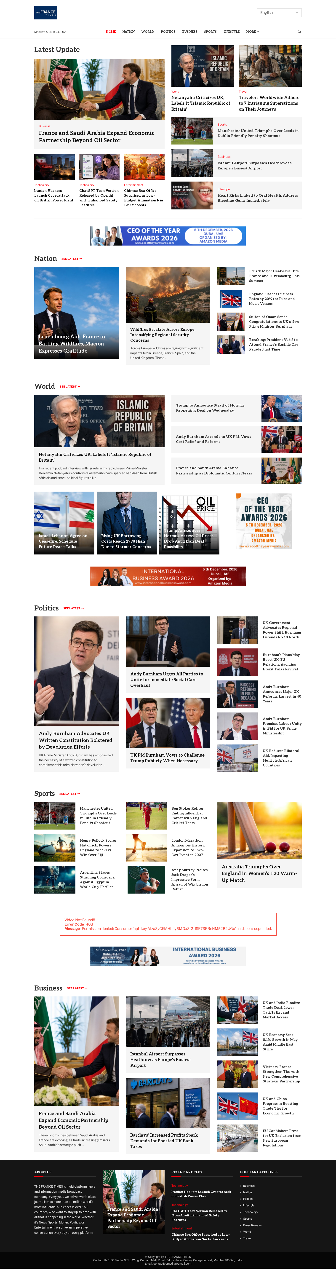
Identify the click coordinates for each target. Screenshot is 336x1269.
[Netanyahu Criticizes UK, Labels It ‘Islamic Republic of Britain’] (202, 66)
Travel (247, 1238)
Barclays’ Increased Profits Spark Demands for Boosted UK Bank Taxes (164, 1141)
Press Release (252, 1225)
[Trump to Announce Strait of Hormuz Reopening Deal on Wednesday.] (281, 408)
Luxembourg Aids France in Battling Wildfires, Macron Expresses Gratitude (72, 344)
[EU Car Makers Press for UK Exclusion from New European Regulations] (237, 1138)
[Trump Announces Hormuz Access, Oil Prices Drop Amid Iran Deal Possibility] (189, 523)
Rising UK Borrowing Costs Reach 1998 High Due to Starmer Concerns (126, 541)
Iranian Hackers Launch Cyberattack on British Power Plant (53, 195)
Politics (168, 32)
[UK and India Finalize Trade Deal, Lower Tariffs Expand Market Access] (237, 1010)
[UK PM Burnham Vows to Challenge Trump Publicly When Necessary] (168, 723)
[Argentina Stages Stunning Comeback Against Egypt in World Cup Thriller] (54, 880)
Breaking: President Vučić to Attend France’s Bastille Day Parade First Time (273, 344)
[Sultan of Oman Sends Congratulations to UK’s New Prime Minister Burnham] (231, 322)
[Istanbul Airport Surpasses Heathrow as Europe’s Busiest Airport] (192, 163)
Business (189, 32)
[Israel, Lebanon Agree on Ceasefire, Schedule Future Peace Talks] (64, 523)
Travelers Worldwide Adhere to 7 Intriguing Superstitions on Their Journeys (269, 103)
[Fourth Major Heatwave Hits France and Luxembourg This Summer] (231, 276)
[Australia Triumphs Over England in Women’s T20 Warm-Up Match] (259, 845)
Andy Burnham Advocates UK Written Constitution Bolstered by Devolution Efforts (75, 740)
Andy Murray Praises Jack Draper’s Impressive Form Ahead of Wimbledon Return (189, 879)
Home (111, 32)
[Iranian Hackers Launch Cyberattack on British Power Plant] (54, 167)
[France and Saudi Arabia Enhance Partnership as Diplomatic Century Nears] (281, 471)
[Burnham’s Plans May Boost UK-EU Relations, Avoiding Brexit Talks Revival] (237, 662)
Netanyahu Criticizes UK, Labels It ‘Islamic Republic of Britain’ (200, 103)
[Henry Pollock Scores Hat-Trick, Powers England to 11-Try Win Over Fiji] (54, 848)
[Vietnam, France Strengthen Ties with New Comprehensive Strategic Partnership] (237, 1074)
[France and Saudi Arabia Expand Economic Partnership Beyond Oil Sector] (99, 104)
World (147, 32)
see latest (69, 258)
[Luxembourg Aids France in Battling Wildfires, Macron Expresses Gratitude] (76, 313)
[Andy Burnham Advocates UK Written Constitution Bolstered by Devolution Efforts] (76, 694)
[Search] (299, 32)
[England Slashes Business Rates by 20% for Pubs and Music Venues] (231, 299)
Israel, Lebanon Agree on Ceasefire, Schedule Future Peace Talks (63, 541)
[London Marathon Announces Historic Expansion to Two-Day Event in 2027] (146, 848)
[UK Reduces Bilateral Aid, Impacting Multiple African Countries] (237, 758)
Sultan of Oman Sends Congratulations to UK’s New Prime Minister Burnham (274, 322)
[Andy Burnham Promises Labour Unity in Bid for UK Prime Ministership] (237, 726)
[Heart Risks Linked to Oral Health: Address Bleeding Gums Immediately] (192, 195)
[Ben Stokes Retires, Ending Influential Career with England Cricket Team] (146, 816)
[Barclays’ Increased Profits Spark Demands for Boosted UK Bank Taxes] (168, 1103)
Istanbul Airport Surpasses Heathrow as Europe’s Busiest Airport (160, 1060)
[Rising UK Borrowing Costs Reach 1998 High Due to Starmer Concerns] (127, 523)
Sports (210, 32)
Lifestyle (232, 32)
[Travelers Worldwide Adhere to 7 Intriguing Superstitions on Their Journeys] (270, 66)
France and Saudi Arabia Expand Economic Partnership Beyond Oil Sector (73, 1120)
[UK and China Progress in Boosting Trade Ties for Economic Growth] (237, 1106)
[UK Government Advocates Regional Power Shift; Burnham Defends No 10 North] (237, 630)
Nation (129, 32)
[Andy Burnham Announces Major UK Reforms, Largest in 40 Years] (237, 694)
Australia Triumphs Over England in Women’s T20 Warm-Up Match (259, 873)
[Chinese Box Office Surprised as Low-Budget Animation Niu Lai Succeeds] (144, 167)
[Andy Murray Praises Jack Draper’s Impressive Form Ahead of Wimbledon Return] (146, 880)
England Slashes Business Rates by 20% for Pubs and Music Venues (272, 299)
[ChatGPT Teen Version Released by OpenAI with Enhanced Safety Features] (99, 167)
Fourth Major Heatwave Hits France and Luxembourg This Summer (274, 276)
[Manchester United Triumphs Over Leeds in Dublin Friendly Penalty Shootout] (192, 131)
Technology (250, 1212)
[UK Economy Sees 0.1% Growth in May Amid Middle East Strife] (237, 1042)
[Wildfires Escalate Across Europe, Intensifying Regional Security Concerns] (168, 295)
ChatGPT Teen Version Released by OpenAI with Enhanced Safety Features (199, 1215)
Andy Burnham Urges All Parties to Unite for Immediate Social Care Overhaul (166, 680)
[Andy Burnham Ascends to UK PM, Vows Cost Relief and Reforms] (281, 439)
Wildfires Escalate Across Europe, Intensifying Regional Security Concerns (162, 335)
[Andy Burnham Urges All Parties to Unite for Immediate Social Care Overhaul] (168, 641)
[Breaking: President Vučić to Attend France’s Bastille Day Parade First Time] (231, 344)
